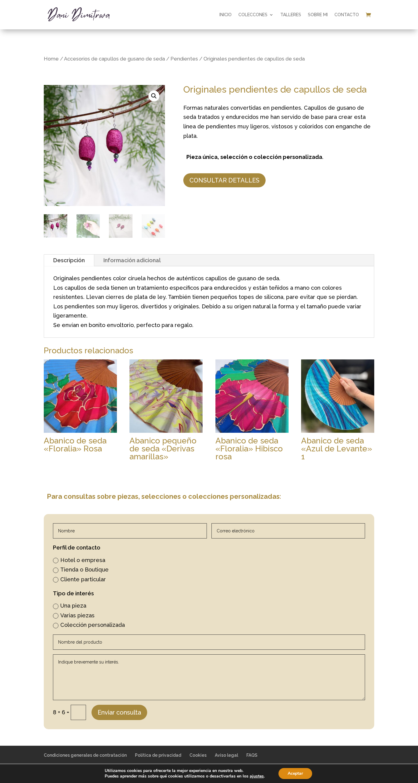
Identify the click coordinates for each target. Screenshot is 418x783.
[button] (153, 95)
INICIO (225, 14)
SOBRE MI (318, 14)
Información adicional (132, 260)
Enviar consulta (119, 712)
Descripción (69, 260)
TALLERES (290, 14)
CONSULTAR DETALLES (224, 180)
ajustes (257, 776)
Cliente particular (83, 579)
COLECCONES (252, 14)
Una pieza (73, 605)
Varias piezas (77, 615)
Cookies (198, 755)
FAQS (251, 755)
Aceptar (295, 773)
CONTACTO (346, 14)
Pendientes (184, 59)
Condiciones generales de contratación (85, 755)
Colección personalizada (92, 625)
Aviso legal (226, 755)
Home (51, 59)
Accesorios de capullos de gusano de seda (114, 59)
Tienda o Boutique (84, 569)
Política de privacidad (158, 755)
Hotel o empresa (82, 560)
